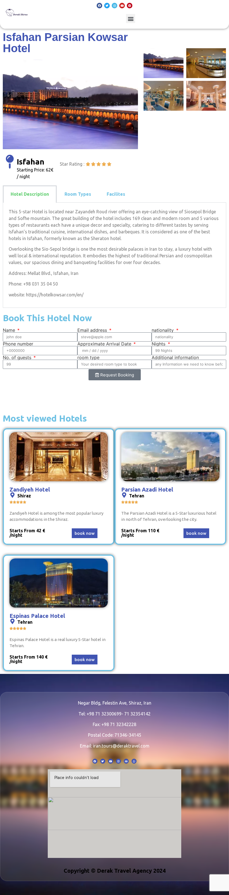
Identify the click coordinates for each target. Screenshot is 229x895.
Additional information (175, 357)
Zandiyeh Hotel (29, 489)
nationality (163, 330)
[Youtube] (122, 5)
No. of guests (18, 357)
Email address (92, 330)
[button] (130, 18)
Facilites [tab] (116, 194)
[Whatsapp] (134, 761)
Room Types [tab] (78, 194)
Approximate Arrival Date (105, 344)
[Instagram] (114, 5)
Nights (159, 344)
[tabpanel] (114, 255)
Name (9, 330)
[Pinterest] (129, 5)
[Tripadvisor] (126, 761)
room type (88, 357)
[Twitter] (107, 5)
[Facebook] (99, 5)
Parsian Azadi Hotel (147, 489)
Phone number (18, 344)
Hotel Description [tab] (30, 194)
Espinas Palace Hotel (37, 616)
